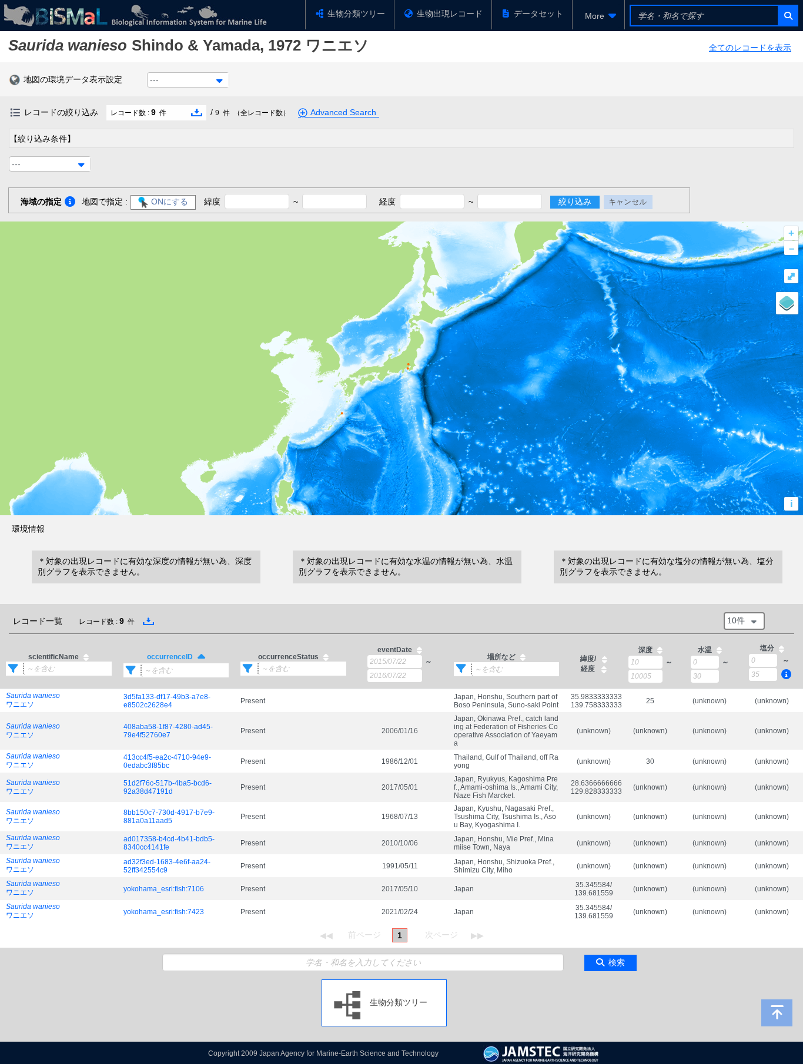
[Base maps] (787, 303)
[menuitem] (598, 16)
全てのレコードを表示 (750, 47)
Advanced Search (343, 112)
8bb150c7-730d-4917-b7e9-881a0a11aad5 (169, 816)
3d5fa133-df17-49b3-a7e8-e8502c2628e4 (166, 701)
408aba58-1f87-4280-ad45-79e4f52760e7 (168, 731)
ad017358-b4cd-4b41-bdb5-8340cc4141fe (169, 843)
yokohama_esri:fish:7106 (163, 889)
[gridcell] (59, 701)
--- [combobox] (154, 80)
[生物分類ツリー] (384, 984)
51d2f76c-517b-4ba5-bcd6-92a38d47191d (167, 787)
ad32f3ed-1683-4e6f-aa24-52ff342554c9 (166, 866)
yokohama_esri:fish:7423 (163, 912)
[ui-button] (787, 15)
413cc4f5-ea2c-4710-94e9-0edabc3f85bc (167, 761)
